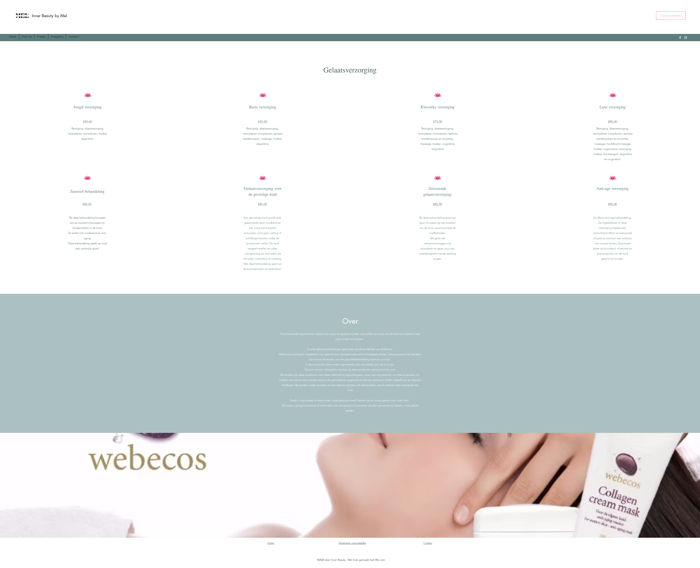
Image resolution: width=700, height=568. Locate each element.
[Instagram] (685, 37)
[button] (670, 15)
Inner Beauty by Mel (49, 15)
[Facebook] (680, 37)
